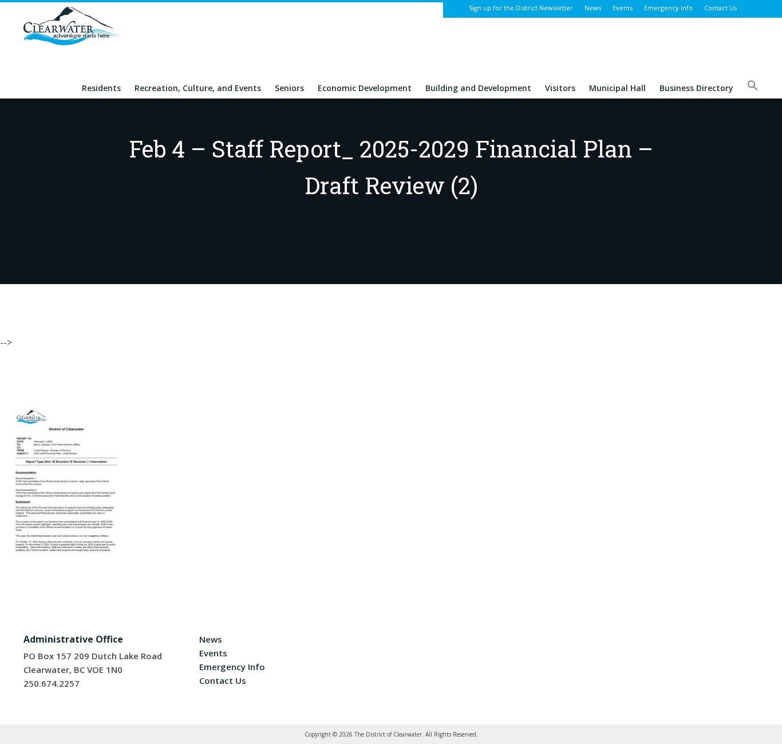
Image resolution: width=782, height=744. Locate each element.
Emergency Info (668, 7)
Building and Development (478, 88)
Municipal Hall (617, 88)
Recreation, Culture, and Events (198, 88)
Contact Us (720, 7)
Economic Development (365, 88)
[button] (753, 89)
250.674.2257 (51, 683)
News (592, 7)
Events (623, 7)
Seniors (289, 88)
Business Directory (696, 88)
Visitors (560, 88)
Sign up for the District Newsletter (521, 7)
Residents (101, 88)
